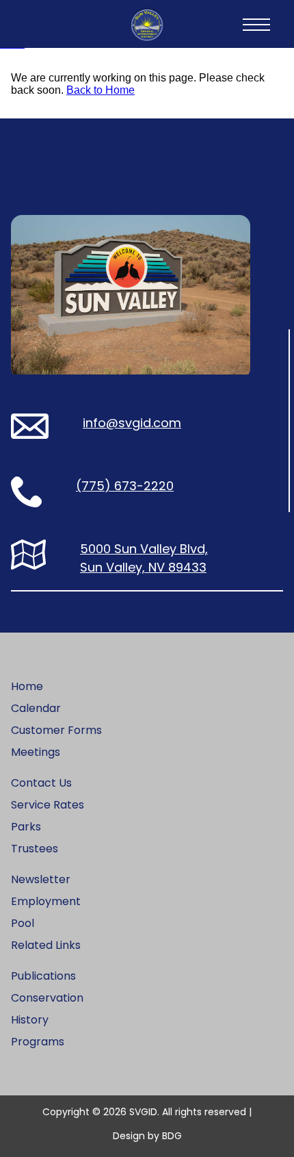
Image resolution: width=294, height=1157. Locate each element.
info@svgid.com (132, 422)
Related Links (46, 945)
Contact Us (41, 783)
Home (27, 686)
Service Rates (47, 805)
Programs (37, 1042)
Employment (46, 901)
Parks (26, 827)
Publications (43, 976)
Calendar (36, 708)
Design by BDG (147, 1136)
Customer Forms (56, 730)
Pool (22, 923)
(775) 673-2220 (125, 485)
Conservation (47, 998)
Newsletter (40, 879)
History (30, 1020)
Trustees (34, 848)
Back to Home (100, 90)
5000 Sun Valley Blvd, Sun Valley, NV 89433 (144, 558)
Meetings (35, 752)
